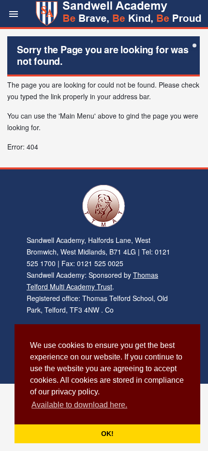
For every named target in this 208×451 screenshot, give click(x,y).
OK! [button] (107, 433)
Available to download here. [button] (79, 405)
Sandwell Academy (120, 13)
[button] (13, 13)
